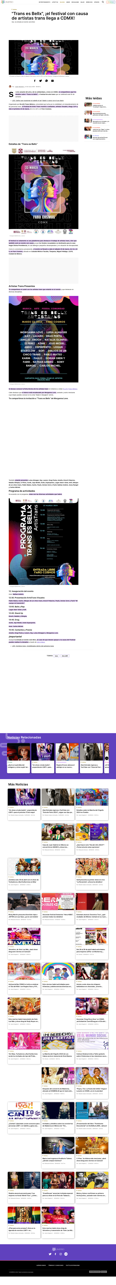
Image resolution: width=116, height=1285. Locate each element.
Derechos (89, 2)
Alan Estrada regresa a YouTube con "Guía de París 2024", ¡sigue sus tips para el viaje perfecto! (58, 812)
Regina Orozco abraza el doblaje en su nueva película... (65, 767)
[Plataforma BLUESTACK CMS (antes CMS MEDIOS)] (104, 1272)
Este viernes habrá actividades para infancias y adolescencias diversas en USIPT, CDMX (57, 986)
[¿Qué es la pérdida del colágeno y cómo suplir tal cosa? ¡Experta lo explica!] (18, 752)
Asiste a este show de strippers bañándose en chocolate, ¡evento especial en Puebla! (89, 986)
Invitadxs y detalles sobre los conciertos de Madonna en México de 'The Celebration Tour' (58, 1126)
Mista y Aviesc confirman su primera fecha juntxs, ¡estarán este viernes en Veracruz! (91, 1195)
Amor (68, 2)
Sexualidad (75, 2)
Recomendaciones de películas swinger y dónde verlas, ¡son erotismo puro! (101, 115)
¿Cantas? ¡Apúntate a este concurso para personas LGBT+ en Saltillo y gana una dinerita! (24, 1126)
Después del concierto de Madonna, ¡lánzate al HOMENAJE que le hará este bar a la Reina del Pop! (57, 1091)
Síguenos (111, 2)
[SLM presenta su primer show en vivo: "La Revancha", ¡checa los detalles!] (92, 866)
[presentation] (106, 758)
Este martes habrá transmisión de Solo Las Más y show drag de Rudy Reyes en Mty (23, 1021)
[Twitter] (50, 1254)
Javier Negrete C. (20, 86)
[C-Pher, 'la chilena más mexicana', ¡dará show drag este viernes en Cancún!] (92, 1145)
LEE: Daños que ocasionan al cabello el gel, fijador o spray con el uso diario (38, 100)
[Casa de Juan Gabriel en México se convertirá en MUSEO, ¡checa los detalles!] (58, 832)
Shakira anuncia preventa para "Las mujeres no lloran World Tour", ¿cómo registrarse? (22, 1195)
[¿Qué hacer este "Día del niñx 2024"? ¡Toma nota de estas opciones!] (92, 832)
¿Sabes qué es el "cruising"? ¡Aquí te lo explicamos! (99, 107)
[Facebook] (55, 1254)
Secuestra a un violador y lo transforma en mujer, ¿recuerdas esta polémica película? (101, 124)
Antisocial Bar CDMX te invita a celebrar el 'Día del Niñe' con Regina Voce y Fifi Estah (23, 986)
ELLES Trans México (70, 389)
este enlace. (41, 642)
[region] (58, 31)
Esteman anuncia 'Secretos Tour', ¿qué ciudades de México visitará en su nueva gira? (92, 917)
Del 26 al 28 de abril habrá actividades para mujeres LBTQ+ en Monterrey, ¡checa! (91, 952)
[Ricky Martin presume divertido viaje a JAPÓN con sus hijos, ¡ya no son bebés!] (24, 901)
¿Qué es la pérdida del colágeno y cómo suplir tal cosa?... (17, 767)
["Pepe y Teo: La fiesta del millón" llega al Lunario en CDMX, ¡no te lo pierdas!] (92, 1075)
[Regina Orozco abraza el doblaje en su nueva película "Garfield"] (67, 752)
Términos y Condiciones (55, 1265)
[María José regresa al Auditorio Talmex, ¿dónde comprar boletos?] (58, 1145)
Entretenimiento (44, 2)
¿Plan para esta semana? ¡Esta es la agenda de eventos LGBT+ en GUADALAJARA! (22, 1230)
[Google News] (66, 1254)
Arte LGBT (65, 656)
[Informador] (95, 1272)
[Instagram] (60, 1254)
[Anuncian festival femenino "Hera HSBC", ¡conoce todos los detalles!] (58, 901)
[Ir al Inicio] (7, 2)
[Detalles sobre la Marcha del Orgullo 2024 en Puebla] (92, 797)
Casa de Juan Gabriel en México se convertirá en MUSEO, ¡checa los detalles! (56, 847)
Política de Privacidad (73, 1265)
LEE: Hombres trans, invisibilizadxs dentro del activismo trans (33, 646)
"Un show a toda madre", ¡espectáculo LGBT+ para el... (41, 767)
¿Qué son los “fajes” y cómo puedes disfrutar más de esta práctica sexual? (101, 131)
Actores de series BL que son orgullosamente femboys (100, 139)
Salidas (62, 2)
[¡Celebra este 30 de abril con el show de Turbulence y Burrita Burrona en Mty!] (24, 866)
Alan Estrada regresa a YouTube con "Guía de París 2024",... (91, 767)
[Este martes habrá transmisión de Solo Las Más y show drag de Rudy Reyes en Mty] (24, 1006)
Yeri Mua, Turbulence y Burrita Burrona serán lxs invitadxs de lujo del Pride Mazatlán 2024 (23, 1056)
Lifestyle (55, 2)
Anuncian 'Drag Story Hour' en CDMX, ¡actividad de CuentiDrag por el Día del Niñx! (91, 1021)
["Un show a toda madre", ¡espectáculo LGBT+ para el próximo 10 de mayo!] (42, 752)
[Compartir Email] (52, 80)
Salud (82, 2)
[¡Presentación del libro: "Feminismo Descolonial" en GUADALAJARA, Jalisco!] (92, 1110)
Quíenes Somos (41, 1265)
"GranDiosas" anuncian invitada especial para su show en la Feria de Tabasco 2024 (58, 1195)
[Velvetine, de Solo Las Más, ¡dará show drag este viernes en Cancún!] (24, 936)
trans (56, 656)
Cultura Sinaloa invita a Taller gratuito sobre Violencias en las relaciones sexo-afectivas (92, 1056)
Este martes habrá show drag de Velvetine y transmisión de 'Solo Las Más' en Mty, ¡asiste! (58, 1230)
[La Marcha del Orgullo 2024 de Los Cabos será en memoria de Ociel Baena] (58, 1041)
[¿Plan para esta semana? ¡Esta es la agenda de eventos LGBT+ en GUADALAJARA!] (24, 1215)
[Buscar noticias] (102, 4)
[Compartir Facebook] (35, 80)
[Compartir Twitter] (41, 80)
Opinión (96, 2)
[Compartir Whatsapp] (47, 80)
